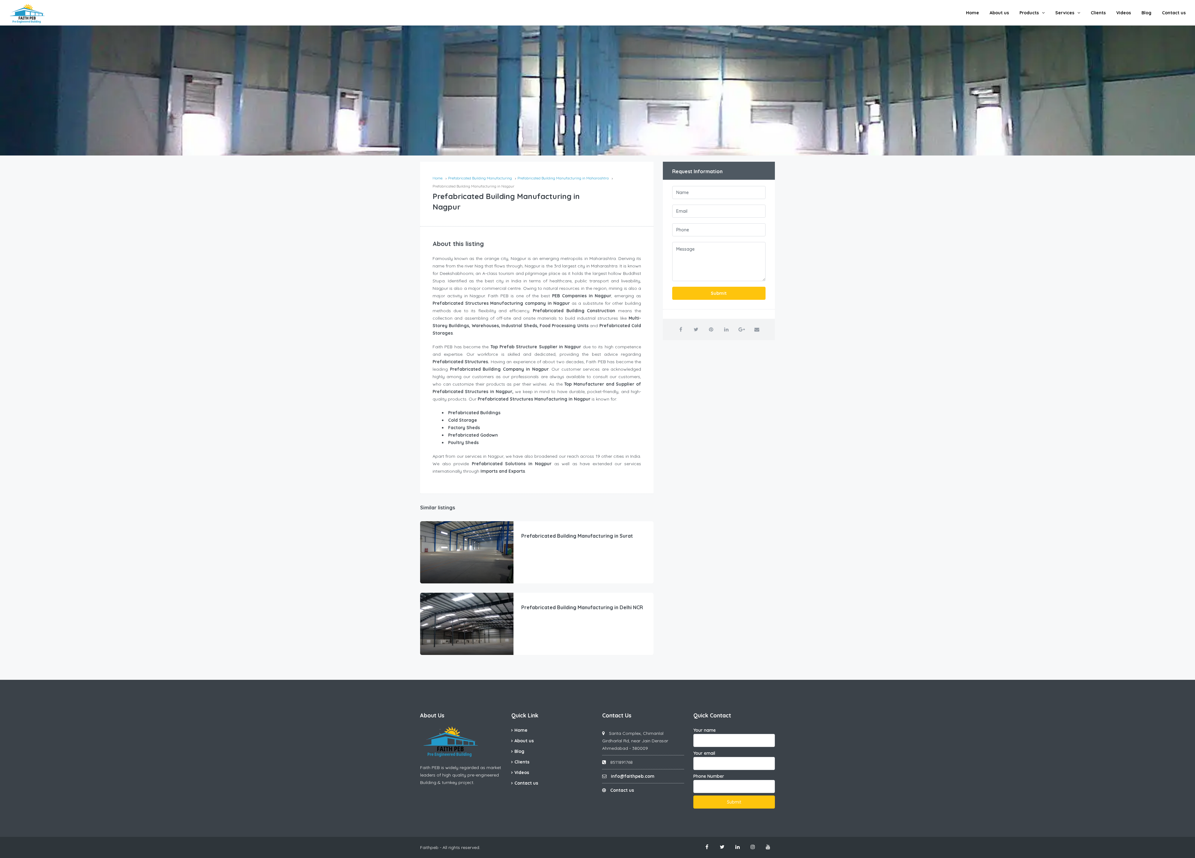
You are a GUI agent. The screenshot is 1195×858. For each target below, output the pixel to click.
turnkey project (457, 782)
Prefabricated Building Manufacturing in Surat (577, 536)
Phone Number (708, 776)
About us (999, 13)
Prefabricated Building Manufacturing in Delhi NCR (582, 607)
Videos (1123, 13)
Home (972, 13)
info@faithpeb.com (632, 776)
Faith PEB (430, 767)
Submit (719, 293)
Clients (1098, 13)
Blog (1146, 13)
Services (1064, 13)
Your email (704, 753)
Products (1029, 13)
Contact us (1174, 13)
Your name (704, 730)
